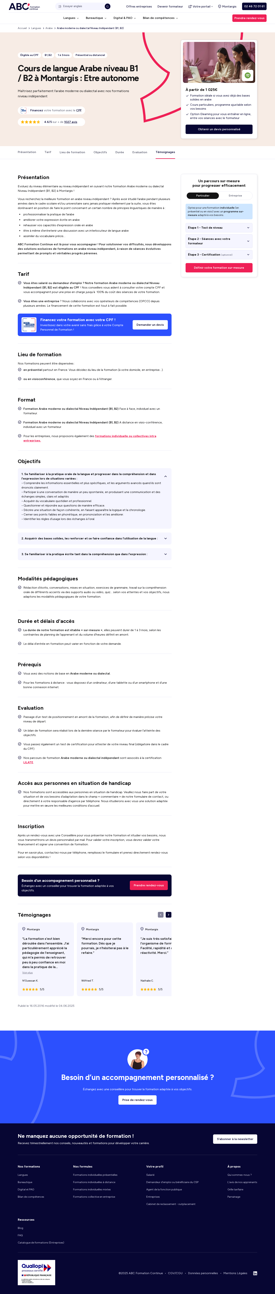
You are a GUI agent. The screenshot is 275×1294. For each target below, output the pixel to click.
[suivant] (169, 915)
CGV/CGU (175, 1273)
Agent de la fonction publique (164, 1189)
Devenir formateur (170, 6)
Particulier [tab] (202, 195)
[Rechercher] (107, 6)
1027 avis (70, 122)
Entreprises (153, 1196)
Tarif (48, 152)
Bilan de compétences (31, 1196)
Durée (119, 152)
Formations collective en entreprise (94, 1196)
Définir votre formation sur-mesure (219, 267)
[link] (79, 110)
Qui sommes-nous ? (239, 1174)
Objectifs (100, 152)
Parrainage (233, 1196)
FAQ (20, 1235)
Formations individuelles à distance (94, 1182)
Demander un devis (150, 324)
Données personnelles (203, 1273)
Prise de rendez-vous (137, 1100)
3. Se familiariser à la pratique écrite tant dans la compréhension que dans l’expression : (84, 554)
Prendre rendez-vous (149, 885)
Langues (23, 1174)
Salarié (150, 1174)
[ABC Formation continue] (24, 6)
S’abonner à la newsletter (235, 1139)
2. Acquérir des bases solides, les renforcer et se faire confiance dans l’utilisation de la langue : (90, 538)
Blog (20, 1228)
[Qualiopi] (36, 1284)
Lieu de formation (72, 152)
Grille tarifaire (235, 1189)
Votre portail (201, 6)
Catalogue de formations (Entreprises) (41, 1242)
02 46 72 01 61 (254, 6)
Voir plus (27, 972)
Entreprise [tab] (235, 195)
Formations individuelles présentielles (95, 1174)
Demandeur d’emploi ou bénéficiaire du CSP (172, 1182)
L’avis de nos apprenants (242, 1182)
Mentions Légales (235, 1273)
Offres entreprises (139, 6)
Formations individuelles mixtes (92, 1189)
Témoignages (165, 152)
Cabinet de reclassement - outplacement (170, 1204)
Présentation (27, 152)
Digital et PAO (26, 1189)
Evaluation (139, 152)
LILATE (28, 762)
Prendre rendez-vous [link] (249, 18)
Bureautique (25, 1182)
